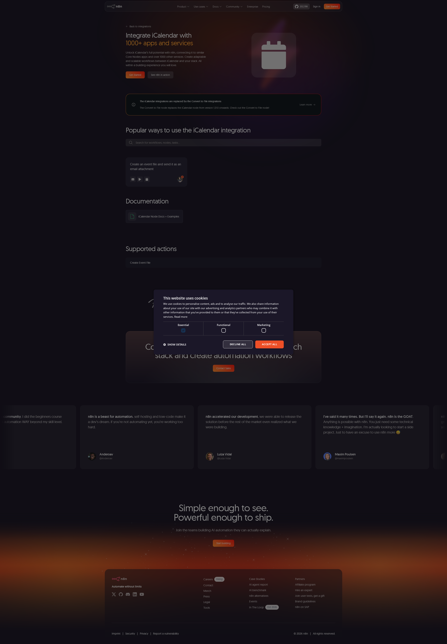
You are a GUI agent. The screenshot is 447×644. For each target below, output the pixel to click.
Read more (180, 316)
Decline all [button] (238, 344)
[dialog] (223, 322)
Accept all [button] (269, 344)
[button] (174, 344)
